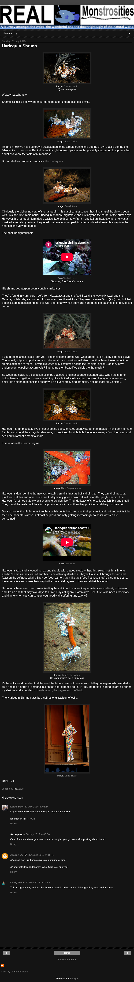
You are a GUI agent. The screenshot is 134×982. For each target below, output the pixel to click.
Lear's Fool (17, 806)
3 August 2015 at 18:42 (41, 854)
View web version (67, 959)
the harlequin (53, 161)
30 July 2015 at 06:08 (38, 834)
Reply (13, 823)
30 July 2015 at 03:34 (37, 806)
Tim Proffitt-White (71, 675)
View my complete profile (14, 971)
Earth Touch (70, 564)
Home (67, 953)
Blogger (73, 978)
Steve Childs (70, 141)
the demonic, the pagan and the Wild (59, 690)
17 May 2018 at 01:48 (38, 882)
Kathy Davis (17, 882)
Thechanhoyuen (70, 278)
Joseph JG (16, 854)
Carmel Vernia (71, 86)
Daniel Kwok (71, 206)
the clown (25, 150)
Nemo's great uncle (71, 488)
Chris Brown (71, 776)
